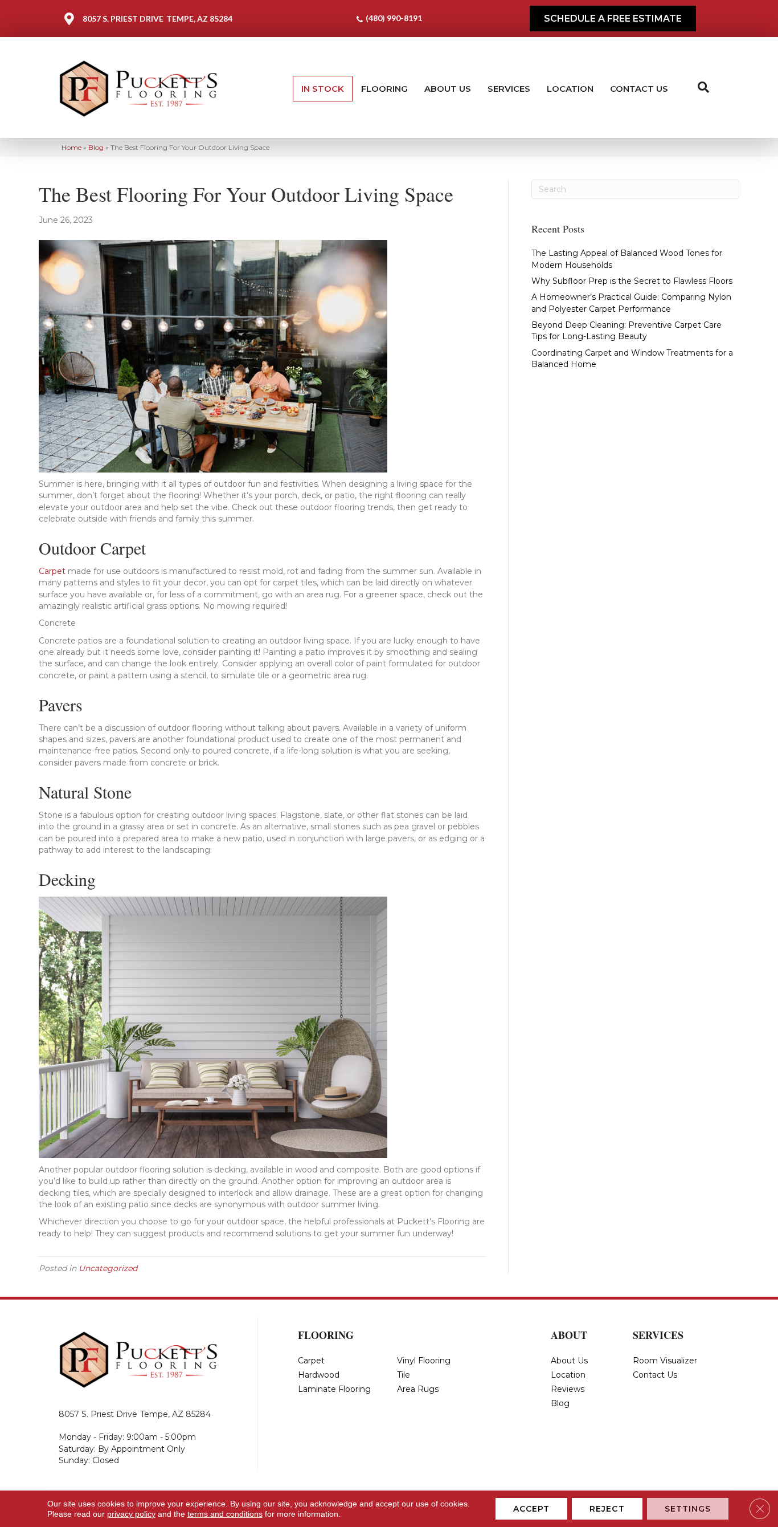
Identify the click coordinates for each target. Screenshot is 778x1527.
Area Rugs (418, 1389)
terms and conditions (225, 1513)
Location (570, 88)
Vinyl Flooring (424, 1360)
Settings (688, 1509)
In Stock (322, 88)
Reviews (567, 1389)
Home (71, 147)
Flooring (384, 88)
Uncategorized (108, 1268)
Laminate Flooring (334, 1389)
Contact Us (639, 88)
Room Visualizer (665, 1360)
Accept (531, 1509)
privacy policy (131, 1513)
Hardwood (318, 1375)
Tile (403, 1375)
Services (509, 88)
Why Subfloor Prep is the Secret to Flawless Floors (631, 281)
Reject (607, 1509)
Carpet (52, 571)
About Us (447, 88)
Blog (96, 147)
